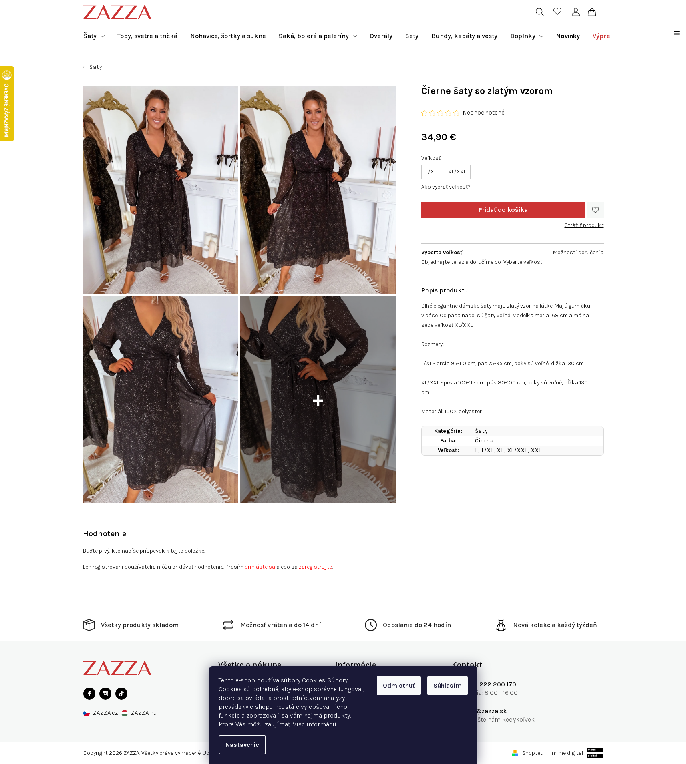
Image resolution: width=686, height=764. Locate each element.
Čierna (484, 440)
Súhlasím (447, 685)
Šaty (481, 431)
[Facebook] (89, 694)
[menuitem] (94, 36)
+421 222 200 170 (490, 684)
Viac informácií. (315, 724)
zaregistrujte (315, 566)
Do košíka (503, 210)
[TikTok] (121, 694)
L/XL (431, 171)
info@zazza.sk (485, 711)
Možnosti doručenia (578, 252)
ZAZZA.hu (144, 713)
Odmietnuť (399, 685)
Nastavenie (242, 744)
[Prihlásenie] (576, 12)
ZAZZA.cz (105, 713)
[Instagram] (105, 694)
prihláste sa (260, 566)
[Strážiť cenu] (584, 222)
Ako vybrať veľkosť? (446, 186)
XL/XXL (457, 171)
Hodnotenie (104, 533)
